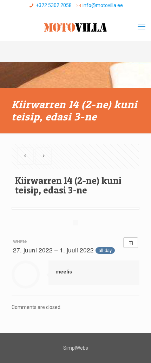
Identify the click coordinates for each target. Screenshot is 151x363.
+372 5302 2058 (54, 5)
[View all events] (130, 242)
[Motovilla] (75, 26)
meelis (63, 272)
